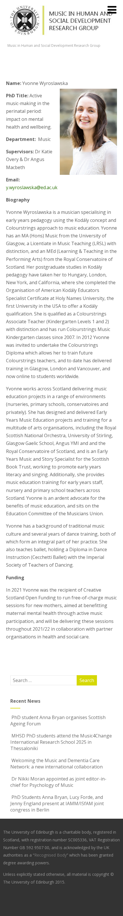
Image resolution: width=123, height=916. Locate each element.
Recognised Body (50, 855)
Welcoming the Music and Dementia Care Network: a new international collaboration (56, 763)
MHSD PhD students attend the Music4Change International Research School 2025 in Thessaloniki (61, 742)
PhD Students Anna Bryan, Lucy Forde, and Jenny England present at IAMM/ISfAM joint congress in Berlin (57, 803)
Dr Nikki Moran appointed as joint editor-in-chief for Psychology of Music (58, 782)
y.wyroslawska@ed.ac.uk (31, 187)
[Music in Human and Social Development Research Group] (61, 40)
